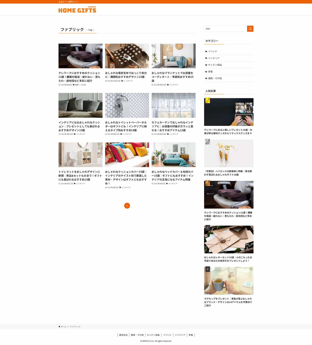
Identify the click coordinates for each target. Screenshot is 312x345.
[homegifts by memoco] (77, 9)
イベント (212, 51)
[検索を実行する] (250, 29)
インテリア (214, 58)
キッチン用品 (215, 64)
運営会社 (123, 334)
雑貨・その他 (215, 78)
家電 (210, 71)
